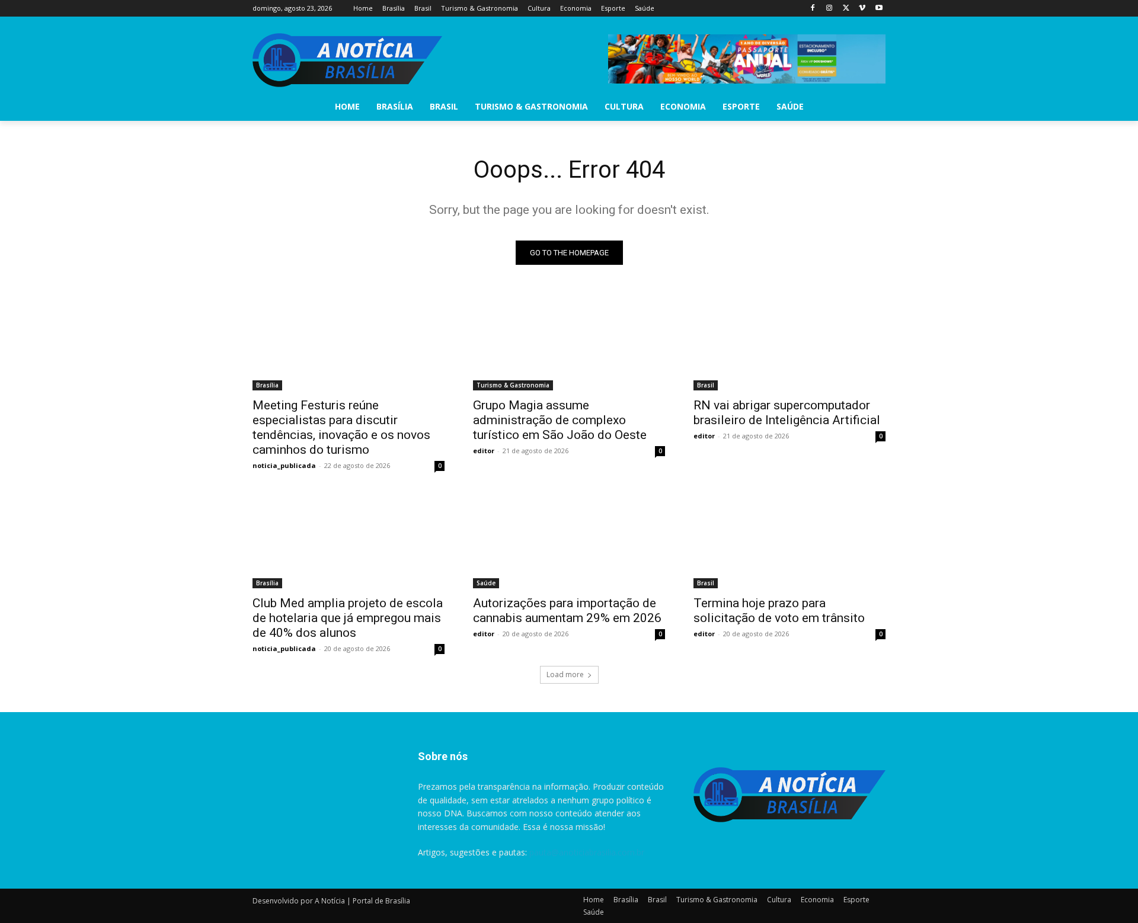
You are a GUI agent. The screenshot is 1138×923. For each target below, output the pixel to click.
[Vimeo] (862, 8)
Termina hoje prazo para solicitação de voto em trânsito (779, 610)
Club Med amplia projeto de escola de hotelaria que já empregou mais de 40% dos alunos (347, 618)
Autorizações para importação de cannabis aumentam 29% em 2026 (567, 610)
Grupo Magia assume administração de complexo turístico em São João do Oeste (560, 420)
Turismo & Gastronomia (513, 385)
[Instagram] (829, 8)
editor (483, 450)
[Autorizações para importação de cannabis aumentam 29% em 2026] (569, 540)
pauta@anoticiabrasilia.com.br (586, 852)
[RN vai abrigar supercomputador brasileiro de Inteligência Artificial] (789, 342)
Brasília (267, 385)
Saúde (486, 583)
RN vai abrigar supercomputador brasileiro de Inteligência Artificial (786, 412)
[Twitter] (846, 8)
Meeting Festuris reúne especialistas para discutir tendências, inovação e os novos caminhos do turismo (341, 427)
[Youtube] (879, 8)
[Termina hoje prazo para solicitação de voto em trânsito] (789, 540)
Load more (565, 674)
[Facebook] (813, 8)
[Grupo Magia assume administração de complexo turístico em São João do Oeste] (569, 342)
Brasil (705, 385)
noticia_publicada (284, 465)
